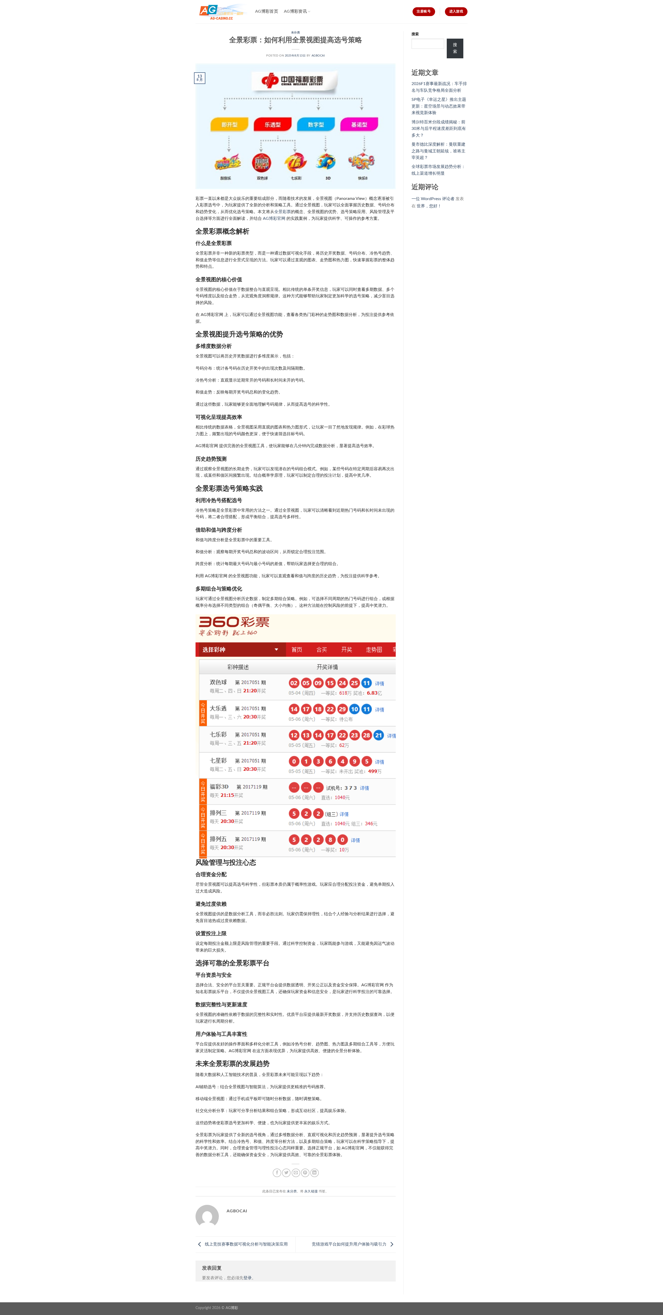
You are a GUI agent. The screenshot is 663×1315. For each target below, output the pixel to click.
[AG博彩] (221, 11)
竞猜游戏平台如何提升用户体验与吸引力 (349, 1244)
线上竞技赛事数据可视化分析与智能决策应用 (246, 1244)
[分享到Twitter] (286, 1173)
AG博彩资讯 (295, 11)
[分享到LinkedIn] (314, 1173)
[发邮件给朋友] (296, 1173)
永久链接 (311, 1191)
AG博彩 (232, 1308)
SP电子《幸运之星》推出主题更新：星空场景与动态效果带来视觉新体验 (439, 106)
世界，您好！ (429, 206)
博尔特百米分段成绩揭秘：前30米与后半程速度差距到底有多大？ (439, 128)
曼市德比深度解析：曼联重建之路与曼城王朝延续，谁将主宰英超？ (438, 151)
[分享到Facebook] (277, 1173)
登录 (247, 1278)
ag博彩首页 (266, 11)
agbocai (318, 55)
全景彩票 (282, 212)
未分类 (295, 32)
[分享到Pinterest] (305, 1173)
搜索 (415, 34)
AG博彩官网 (274, 218)
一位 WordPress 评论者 (433, 199)
